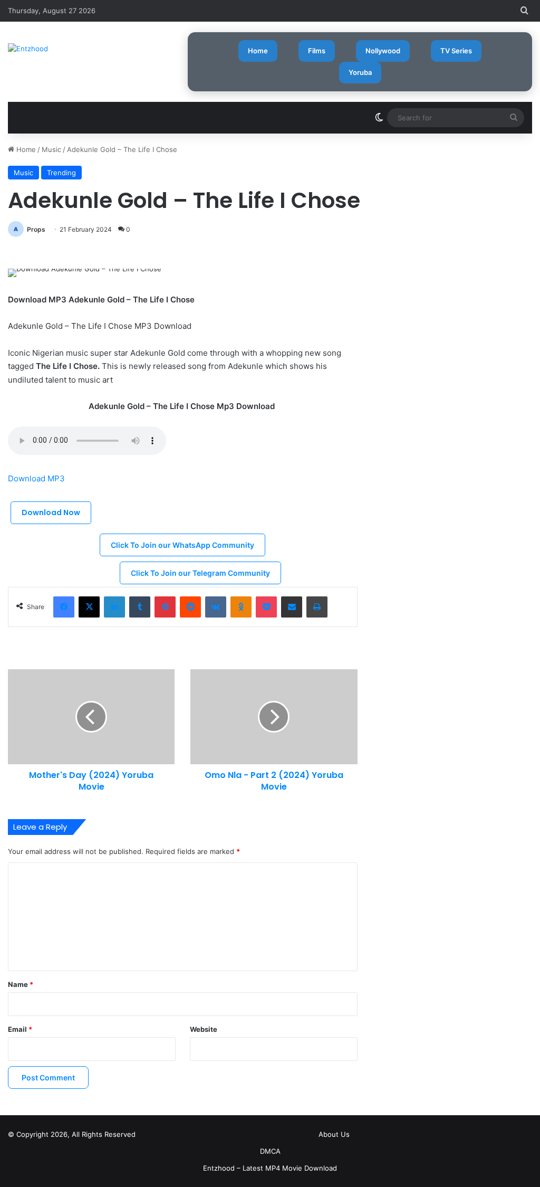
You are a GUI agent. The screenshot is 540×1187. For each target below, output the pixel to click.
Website (203, 1029)
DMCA (270, 1151)
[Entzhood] (28, 48)
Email (20, 1029)
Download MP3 (37, 478)
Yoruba (360, 72)
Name (20, 984)
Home (258, 50)
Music (51, 149)
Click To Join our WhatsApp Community (182, 544)
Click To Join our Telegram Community (200, 572)
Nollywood (382, 50)
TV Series (456, 50)
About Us (334, 1134)
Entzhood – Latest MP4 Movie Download (270, 1168)
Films (316, 50)
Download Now (51, 512)
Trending (61, 172)
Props (36, 229)
